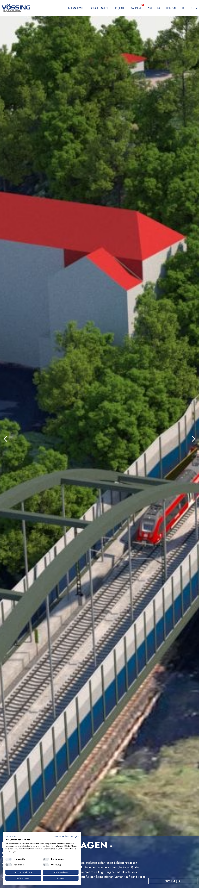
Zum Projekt (173, 881)
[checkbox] (8, 859)
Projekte (119, 8)
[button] (10, 836)
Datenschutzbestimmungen (66, 836)
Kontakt (171, 8)
